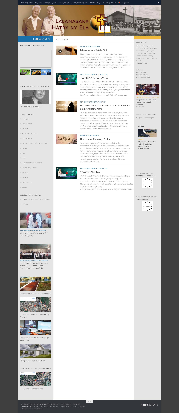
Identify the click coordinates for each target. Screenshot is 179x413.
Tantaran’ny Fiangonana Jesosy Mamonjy (34, 2)
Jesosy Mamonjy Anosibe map (31, 389)
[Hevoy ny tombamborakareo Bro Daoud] (25, 72)
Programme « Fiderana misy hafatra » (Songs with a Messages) (146, 102)
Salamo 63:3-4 (141, 63)
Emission (25, 129)
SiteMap (25, 204)
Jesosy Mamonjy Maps (61, 2)
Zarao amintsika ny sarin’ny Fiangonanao (35, 293)
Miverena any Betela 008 (93, 50)
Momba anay (95, 2)
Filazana (24, 148)
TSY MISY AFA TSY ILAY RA (94, 77)
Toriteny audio (27, 182)
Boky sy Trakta (27, 124)
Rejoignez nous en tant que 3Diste (33, 361)
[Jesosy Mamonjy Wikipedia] (40, 39)
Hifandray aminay (109, 2)
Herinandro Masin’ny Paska (95, 139)
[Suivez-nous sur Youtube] (36, 39)
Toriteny (96, 47)
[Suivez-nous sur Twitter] (46, 39)
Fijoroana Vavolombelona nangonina (34, 143)
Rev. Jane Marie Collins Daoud (31, 107)
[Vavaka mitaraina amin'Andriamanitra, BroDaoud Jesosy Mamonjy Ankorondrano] (46, 72)
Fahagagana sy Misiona (30, 133)
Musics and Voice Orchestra (96, 74)
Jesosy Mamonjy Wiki (79, 2)
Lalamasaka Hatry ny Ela (44, 404)
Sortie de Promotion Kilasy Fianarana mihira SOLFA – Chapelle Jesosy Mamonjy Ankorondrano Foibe (34, 265)
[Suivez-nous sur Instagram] (43, 39)
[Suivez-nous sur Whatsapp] (49, 39)
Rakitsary (25, 172)
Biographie (25, 119)
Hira (81, 74)
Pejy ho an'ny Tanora (88, 102)
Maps (24, 158)
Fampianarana (86, 47)
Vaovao (96, 136)
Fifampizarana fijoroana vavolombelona (35, 199)
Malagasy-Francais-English (145, 118)
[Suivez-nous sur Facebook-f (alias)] (33, 39)
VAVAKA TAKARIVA (90, 171)
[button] (138, 163)
